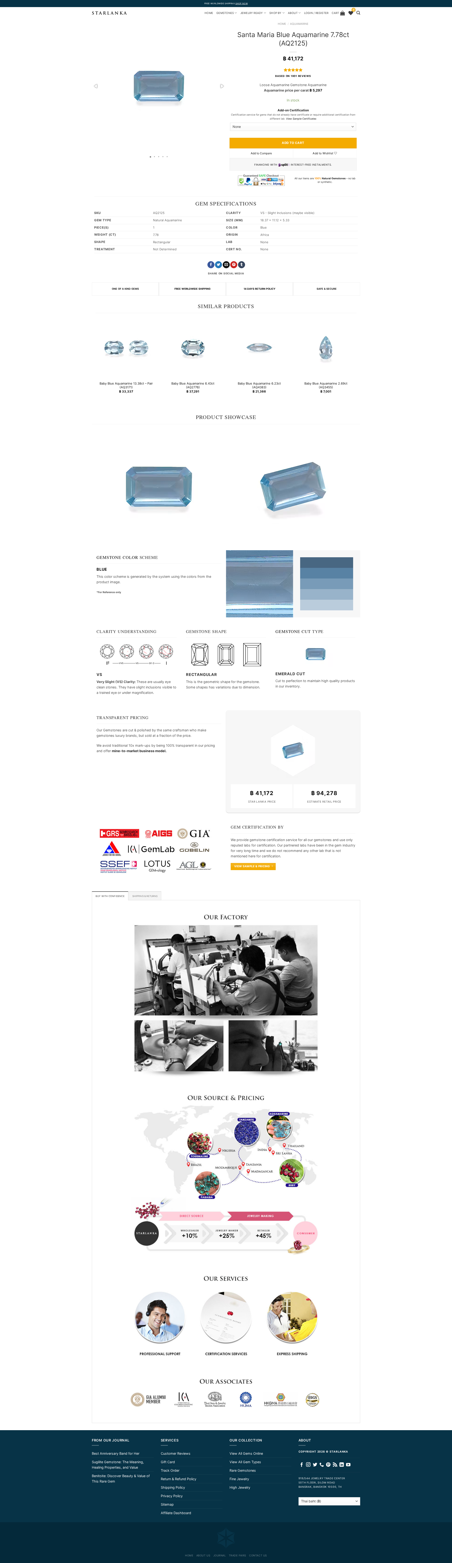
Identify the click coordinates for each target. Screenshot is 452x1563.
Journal (219, 1555)
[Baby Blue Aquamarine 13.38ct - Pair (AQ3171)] (126, 348)
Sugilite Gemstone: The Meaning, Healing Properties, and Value (118, 1464)
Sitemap (167, 1504)
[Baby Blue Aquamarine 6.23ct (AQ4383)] (259, 348)
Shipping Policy (173, 1487)
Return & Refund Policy (178, 1479)
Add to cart (293, 143)
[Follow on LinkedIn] (341, 1464)
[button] (96, 86)
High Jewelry (240, 1487)
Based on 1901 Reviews (293, 76)
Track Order (170, 1470)
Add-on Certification (293, 110)
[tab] (110, 895)
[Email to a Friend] (226, 264)
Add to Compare (261, 153)
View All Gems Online (246, 1453)
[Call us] (321, 1464)
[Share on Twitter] (218, 264)
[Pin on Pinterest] (233, 264)
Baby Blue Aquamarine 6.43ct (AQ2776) (192, 385)
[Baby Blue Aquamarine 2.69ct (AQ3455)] (326, 348)
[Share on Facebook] (210, 264)
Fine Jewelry (239, 1479)
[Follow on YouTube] (348, 1464)
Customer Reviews (175, 1453)
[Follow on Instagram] (308, 1464)
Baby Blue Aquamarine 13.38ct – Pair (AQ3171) (126, 385)
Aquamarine (299, 23)
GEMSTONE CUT (293, 631)
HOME (209, 13)
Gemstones (225, 13)
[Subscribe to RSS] (335, 1464)
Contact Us (258, 1555)
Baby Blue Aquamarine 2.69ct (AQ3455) (325, 385)
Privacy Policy (172, 1496)
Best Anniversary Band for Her (115, 1453)
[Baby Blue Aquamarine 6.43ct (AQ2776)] (193, 348)
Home (282, 23)
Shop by (275, 13)
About (293, 13)
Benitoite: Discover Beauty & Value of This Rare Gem (121, 1478)
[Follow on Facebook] (301, 1464)
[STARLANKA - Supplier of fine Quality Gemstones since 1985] (109, 13)
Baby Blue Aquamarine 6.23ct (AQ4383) (259, 385)
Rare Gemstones (243, 1470)
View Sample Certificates (301, 118)
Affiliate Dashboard (176, 1513)
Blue (102, 569)
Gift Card (168, 1462)
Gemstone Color (117, 557)
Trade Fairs (237, 1555)
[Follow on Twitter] (315, 1464)
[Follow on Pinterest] (328, 1464)
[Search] (358, 12)
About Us (203, 1555)
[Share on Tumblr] (241, 264)
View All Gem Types (245, 1462)
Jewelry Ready (251, 13)
